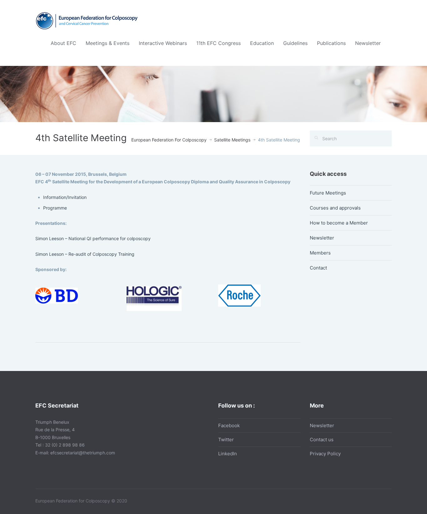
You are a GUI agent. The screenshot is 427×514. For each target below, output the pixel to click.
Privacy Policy (325, 454)
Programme (55, 207)
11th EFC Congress (218, 43)
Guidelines (295, 43)
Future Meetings (328, 193)
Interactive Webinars (163, 43)
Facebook (229, 425)
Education (262, 43)
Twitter (226, 439)
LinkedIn (227, 454)
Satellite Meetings (232, 139)
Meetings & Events (107, 43)
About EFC (63, 43)
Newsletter (368, 43)
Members (320, 253)
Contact (318, 268)
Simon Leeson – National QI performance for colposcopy (93, 238)
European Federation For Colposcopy (169, 139)
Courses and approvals (335, 208)
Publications (331, 43)
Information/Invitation (65, 197)
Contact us (322, 439)
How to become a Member (339, 223)
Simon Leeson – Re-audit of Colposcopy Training (84, 254)
